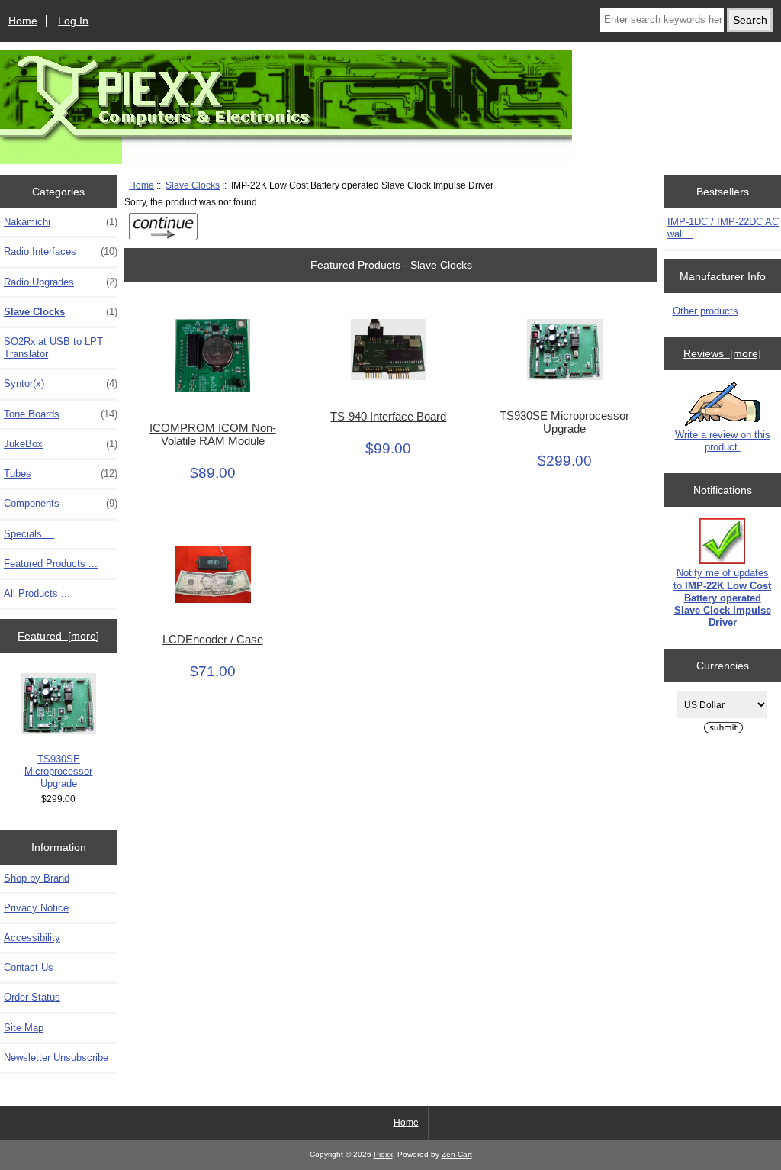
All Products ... (37, 593)
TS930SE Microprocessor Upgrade (58, 771)
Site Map (23, 1027)
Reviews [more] (722, 353)
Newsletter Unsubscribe (56, 1057)
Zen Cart (457, 1154)
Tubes (60, 473)
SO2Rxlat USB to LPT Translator (53, 347)
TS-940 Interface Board (388, 417)
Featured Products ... (51, 563)
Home (22, 21)
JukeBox (60, 444)
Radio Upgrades (60, 282)
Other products (705, 311)
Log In (73, 21)
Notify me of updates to (722, 597)
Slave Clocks (193, 185)
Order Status (32, 997)
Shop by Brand (36, 878)
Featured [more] (58, 636)
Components (60, 503)
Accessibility (32, 937)
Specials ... (29, 534)
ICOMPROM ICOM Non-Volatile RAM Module (212, 434)
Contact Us (28, 967)
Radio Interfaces (60, 251)
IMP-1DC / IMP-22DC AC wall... (723, 228)
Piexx (383, 1154)
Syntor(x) (60, 383)
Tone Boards (60, 414)
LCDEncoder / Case (212, 639)
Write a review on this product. (722, 441)
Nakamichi (60, 221)
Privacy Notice (36, 908)
